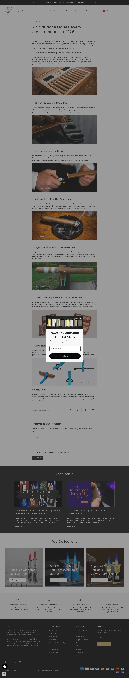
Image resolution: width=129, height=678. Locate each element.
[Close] (80, 318)
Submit (65, 356)
